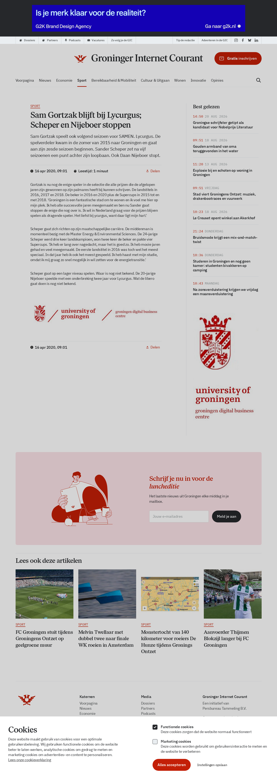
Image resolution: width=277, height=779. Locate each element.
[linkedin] (256, 40)
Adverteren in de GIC (215, 40)
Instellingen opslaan (212, 765)
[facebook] (242, 40)
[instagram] (236, 40)
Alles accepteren (171, 764)
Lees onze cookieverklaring (29, 759)
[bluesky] (249, 40)
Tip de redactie (185, 40)
